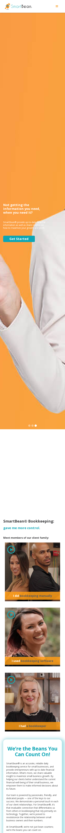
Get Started (19, 239)
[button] (57, 6)
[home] (17, 6)
